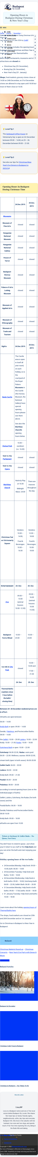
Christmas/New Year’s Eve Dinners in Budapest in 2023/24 (17, 165)
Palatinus (10, 731)
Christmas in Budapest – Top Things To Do (14, 1086)
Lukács (23, 739)
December (17, 33)
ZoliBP (26, 40)
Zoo (7, 602)
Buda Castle (7, 397)
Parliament (7, 459)
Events (8, 33)
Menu (4, 27)
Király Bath (4, 727)
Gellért (5, 739)
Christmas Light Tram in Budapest (11, 1046)
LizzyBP (19, 1107)
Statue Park (7, 446)
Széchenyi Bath (6, 747)
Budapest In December (7, 1006)
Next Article (4, 960)
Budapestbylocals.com (4, 1135)
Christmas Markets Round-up (11, 949)
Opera (7, 469)
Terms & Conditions (10, 1139)
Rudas (18, 743)
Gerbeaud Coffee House (15, 134)
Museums (7, 216)
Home (8, 32)
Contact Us (7, 1143)
